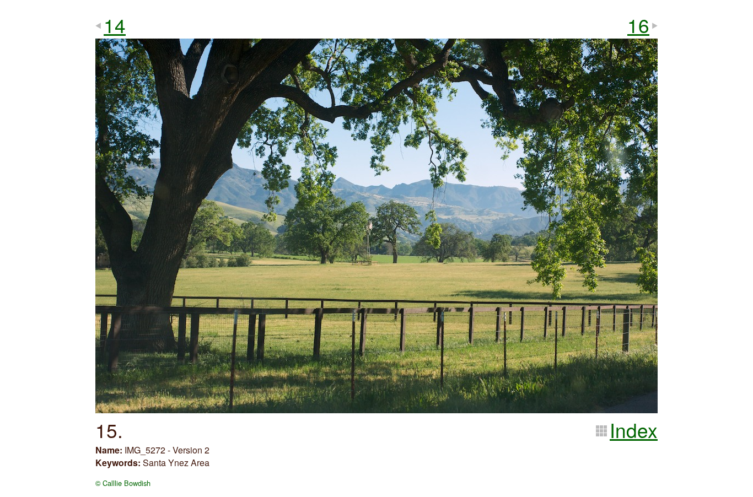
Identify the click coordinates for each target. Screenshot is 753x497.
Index (634, 430)
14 (115, 25)
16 (638, 25)
